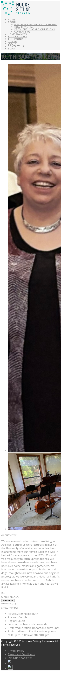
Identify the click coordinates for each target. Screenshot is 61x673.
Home (11, 19)
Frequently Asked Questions (34, 29)
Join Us (12, 41)
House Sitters (17, 36)
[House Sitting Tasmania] (15, 14)
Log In (12, 43)
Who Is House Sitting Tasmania (35, 24)
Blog (11, 48)
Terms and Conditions (21, 654)
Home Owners (17, 34)
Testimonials (17, 38)
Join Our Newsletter (20, 658)
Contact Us (22, 31)
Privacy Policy (16, 651)
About (12, 22)
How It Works (23, 26)
